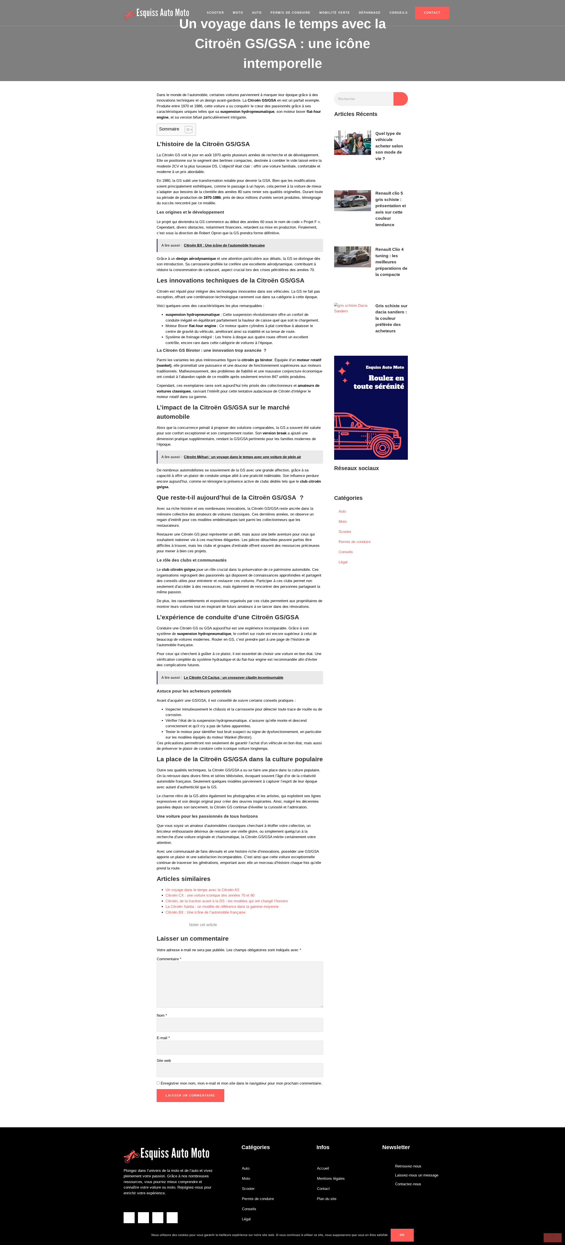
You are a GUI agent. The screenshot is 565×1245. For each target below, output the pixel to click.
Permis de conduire (291, 12)
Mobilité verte (334, 12)
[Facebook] (339, 482)
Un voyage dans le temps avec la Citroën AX (202, 890)
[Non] (553, 1237)
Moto (238, 12)
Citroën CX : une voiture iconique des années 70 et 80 (210, 895)
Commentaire (169, 959)
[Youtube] (352, 482)
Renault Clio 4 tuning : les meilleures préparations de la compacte (391, 262)
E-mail (163, 1038)
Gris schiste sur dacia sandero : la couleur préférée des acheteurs (391, 318)
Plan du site (326, 1199)
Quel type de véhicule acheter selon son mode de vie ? (389, 146)
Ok (402, 1235)
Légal (343, 562)
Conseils (399, 12)
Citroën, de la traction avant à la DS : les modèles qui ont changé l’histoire (227, 901)
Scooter (215, 12)
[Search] (401, 99)
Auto (257, 12)
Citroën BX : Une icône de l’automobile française (205, 912)
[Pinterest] (379, 482)
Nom (162, 1015)
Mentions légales (331, 1178)
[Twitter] (366, 482)
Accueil (323, 1168)
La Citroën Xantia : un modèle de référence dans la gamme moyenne (222, 906)
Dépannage (370, 12)
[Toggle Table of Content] (186, 129)
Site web (164, 1061)
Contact (323, 1189)
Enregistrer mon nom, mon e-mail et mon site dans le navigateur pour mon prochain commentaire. (241, 1083)
